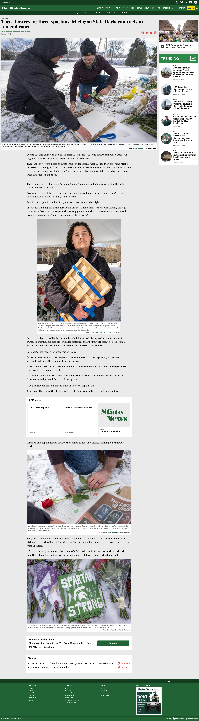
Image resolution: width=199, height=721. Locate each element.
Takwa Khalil (178, 162)
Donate (191, 8)
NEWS (2, 18)
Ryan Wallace (70, 432)
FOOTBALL (176, 114)
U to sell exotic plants (39, 407)
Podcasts (156, 8)
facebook (125, 663)
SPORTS (176, 131)
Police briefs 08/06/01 (110, 431)
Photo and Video (170, 8)
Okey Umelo (33, 432)
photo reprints (69, 695)
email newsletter (106, 693)
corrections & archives (72, 700)
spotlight (32, 693)
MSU (6, 18)
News (99, 8)
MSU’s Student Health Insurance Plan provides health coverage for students (184, 155)
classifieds (32, 698)
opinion (31, 695)
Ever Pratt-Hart (179, 94)
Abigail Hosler (178, 79)
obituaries (32, 700)
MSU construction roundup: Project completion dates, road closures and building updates (184, 72)
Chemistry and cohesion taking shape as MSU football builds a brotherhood (184, 119)
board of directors (70, 693)
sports (31, 690)
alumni (103, 688)
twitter (124, 667)
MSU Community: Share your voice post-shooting (179, 46)
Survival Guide (128, 8)
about (66, 688)
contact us (104, 690)
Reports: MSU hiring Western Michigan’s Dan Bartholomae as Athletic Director (182, 104)
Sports (115, 8)
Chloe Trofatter (25, 32)
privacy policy (69, 698)
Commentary (142, 8)
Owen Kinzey (177, 126)
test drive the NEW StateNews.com (109, 13)
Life (106, 8)
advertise (68, 690)
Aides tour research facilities (78, 407)
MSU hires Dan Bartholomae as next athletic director (182, 89)
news (31, 688)
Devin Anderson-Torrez (9, 32)
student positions (70, 702)
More (181, 8)
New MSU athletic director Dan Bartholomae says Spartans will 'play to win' (182, 137)
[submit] (169, 681)
